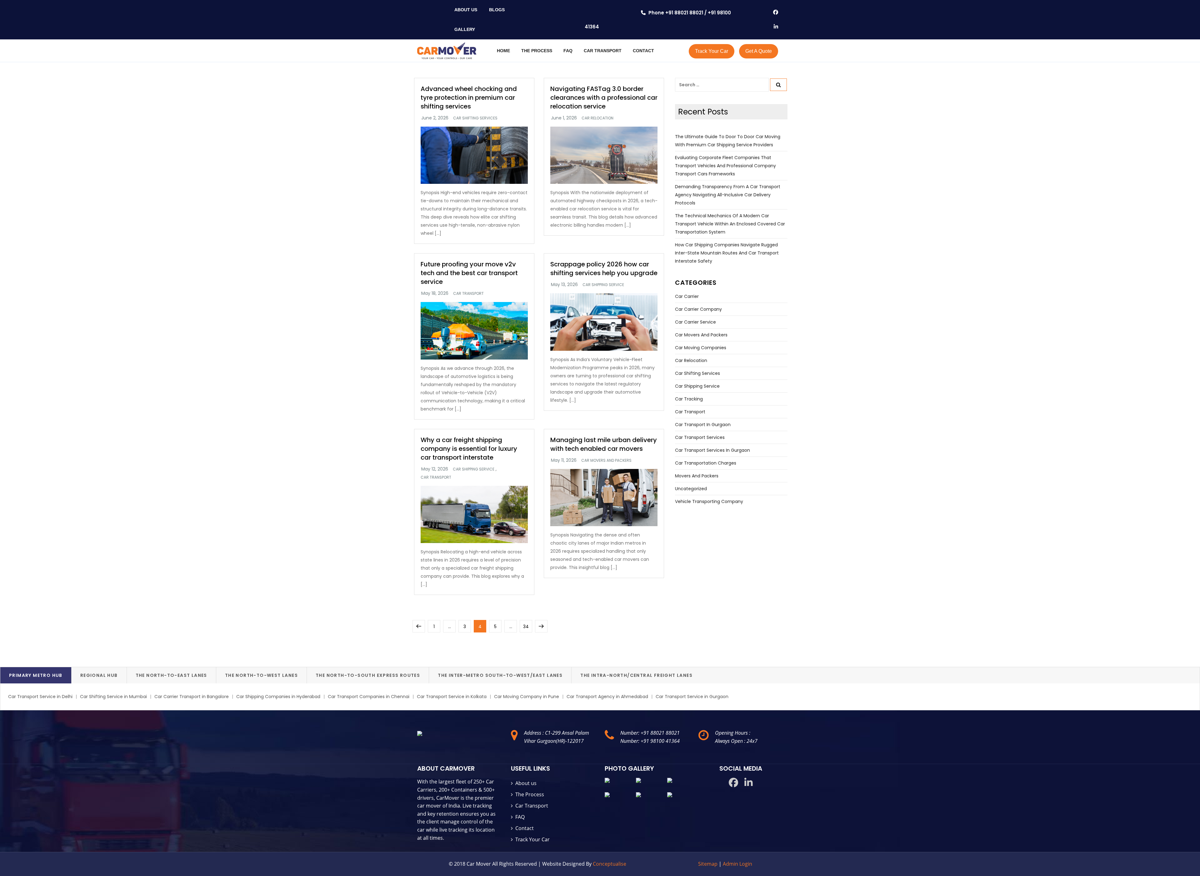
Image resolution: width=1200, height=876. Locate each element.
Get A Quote (758, 51)
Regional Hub (99, 675)
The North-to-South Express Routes (368, 675)
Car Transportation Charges (705, 463)
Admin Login (737, 863)
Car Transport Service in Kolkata (452, 696)
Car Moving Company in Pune (526, 696)
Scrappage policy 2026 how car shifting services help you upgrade (604, 268)
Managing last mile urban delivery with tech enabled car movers (603, 444)
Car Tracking (689, 399)
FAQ (567, 50)
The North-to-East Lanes (171, 675)
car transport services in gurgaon (712, 450)
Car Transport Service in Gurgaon (692, 696)
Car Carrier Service (695, 322)
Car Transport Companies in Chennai (368, 696)
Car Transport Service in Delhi (40, 696)
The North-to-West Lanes (261, 675)
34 (527, 626)
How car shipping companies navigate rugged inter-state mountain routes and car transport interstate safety (727, 253)
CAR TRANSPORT (603, 50)
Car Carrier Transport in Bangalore (191, 696)
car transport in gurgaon (703, 424)
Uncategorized (691, 489)
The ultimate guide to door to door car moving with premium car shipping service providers (727, 140)
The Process (529, 794)
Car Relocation (597, 118)
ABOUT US (465, 9)
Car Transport (531, 805)
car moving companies (700, 348)
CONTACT (643, 50)
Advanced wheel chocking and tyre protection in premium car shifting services (469, 97)
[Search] (778, 84)
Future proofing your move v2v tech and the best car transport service (469, 273)
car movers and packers (606, 460)
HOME (503, 50)
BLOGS (497, 9)
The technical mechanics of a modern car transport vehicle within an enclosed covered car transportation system (730, 224)
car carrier (687, 296)
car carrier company (698, 309)
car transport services (700, 437)
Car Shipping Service (603, 284)
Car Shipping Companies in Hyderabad (278, 696)
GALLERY (464, 29)
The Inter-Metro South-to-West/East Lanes (500, 675)
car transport (468, 293)
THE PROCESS (536, 50)
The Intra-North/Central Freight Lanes (636, 675)
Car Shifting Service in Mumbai (113, 696)
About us (526, 783)
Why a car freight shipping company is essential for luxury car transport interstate (469, 448)
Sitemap (708, 863)
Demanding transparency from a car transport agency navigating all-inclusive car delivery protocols (727, 195)
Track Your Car (711, 51)
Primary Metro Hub (35, 675)
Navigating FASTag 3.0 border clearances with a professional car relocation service (604, 97)
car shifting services (475, 118)
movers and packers (696, 476)
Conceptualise (609, 863)
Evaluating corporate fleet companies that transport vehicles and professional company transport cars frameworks (725, 165)
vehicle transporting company (709, 501)
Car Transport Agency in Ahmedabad (607, 696)
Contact (524, 828)
